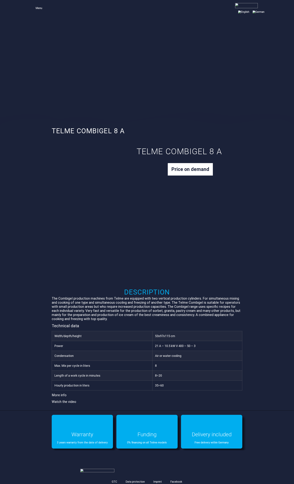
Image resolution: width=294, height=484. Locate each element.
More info (59, 395)
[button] (36, 8)
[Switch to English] (243, 12)
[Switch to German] (258, 12)
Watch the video (64, 402)
